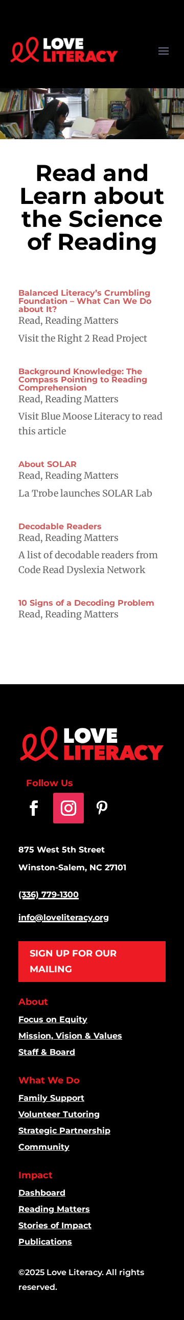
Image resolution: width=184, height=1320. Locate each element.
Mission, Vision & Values (70, 1036)
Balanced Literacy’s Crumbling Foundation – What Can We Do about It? (84, 301)
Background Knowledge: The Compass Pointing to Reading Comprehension (82, 380)
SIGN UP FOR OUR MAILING (73, 961)
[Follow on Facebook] (33, 808)
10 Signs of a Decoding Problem (86, 603)
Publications (45, 1242)
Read (29, 320)
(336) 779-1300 (48, 894)
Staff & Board (46, 1052)
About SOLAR (47, 464)
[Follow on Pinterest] (102, 808)
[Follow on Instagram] (68, 808)
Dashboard (41, 1193)
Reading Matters (82, 320)
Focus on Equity (52, 1019)
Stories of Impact (54, 1225)
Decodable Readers (60, 526)
